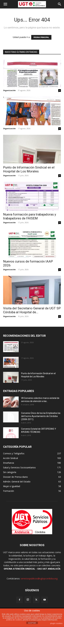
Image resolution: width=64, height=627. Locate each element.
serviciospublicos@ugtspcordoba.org (39, 578)
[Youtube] (44, 600)
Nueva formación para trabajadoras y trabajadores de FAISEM (29, 216)
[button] (5, 4)
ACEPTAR (32, 623)
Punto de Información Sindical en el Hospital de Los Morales (29, 169)
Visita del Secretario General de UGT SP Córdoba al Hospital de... (32, 310)
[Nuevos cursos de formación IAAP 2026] (32, 243)
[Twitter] (36, 600)
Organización (9, 90)
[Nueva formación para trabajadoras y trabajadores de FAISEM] (32, 196)
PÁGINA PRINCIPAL (41, 37)
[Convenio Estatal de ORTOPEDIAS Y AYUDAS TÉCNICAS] (11, 432)
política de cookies (14, 620)
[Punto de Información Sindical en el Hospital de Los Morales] (32, 149)
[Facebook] (19, 600)
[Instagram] (28, 600)
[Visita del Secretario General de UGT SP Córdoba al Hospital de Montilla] (32, 290)
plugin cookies (56, 623)
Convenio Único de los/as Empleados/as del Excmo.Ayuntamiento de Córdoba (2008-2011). (40, 416)
